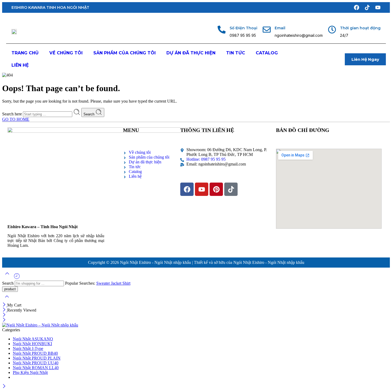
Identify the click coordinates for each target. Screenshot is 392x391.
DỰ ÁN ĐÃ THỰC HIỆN (190, 52)
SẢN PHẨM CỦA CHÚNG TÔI (124, 52)
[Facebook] (356, 7)
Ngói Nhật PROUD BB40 (35, 353)
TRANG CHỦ (25, 52)
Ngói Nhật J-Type (28, 348)
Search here (12, 114)
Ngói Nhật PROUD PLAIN (37, 358)
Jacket (116, 283)
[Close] (4, 305)
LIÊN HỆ (20, 65)
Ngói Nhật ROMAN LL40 (36, 367)
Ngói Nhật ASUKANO (33, 339)
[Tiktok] (367, 7)
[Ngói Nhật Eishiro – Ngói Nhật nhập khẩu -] (40, 325)
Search (89, 114)
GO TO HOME (15, 119)
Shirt (126, 283)
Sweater (103, 283)
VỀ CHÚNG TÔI (66, 52)
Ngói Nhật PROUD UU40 (35, 363)
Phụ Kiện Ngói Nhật (30, 372)
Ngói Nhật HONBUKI (32, 343)
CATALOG (267, 52)
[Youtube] (378, 7)
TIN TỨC (235, 52)
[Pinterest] (216, 189)
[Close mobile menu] (4, 320)
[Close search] (7, 300)
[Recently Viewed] (16, 278)
